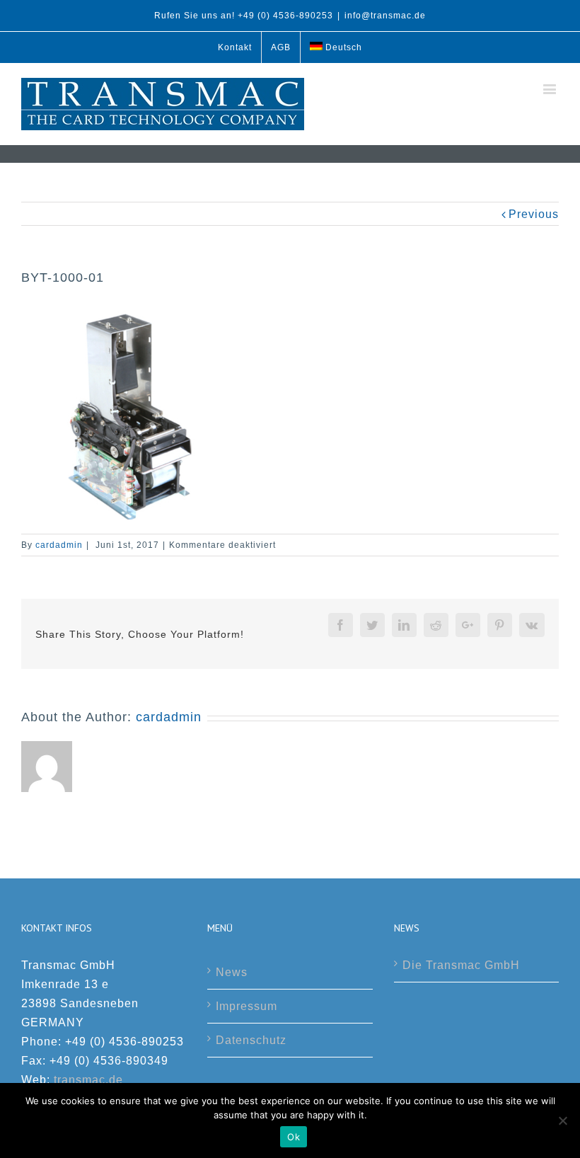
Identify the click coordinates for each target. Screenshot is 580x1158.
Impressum (246, 1006)
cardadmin (59, 545)
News (232, 972)
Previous (534, 214)
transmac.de (88, 1080)
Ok (293, 1136)
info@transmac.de (385, 16)
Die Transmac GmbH (461, 965)
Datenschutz (251, 1040)
